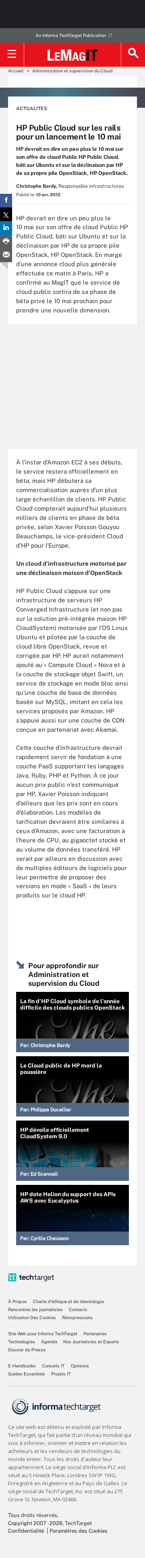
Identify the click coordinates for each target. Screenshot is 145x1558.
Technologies (21, 1341)
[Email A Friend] (6, 255)
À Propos (17, 1301)
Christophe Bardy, (36, 186)
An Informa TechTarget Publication (70, 35)
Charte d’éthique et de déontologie (68, 1301)
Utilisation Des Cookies (32, 1317)
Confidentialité (26, 1531)
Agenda (49, 1341)
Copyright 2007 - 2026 (35, 1523)
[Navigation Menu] (12, 55)
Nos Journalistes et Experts (91, 1341)
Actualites (31, 108)
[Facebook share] (6, 200)
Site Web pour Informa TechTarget (42, 1333)
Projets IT (61, 1373)
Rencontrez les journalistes (35, 1309)
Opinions (80, 1365)
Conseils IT (53, 1365)
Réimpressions (77, 1317)
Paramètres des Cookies (79, 1531)
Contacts (78, 1309)
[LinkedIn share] (6, 228)
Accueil (15, 70)
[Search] (133, 55)
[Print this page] (6, 241)
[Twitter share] (6, 214)
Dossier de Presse (27, 1349)
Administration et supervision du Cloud (72, 70)
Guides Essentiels (26, 1373)
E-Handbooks (22, 1365)
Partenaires (95, 1333)
